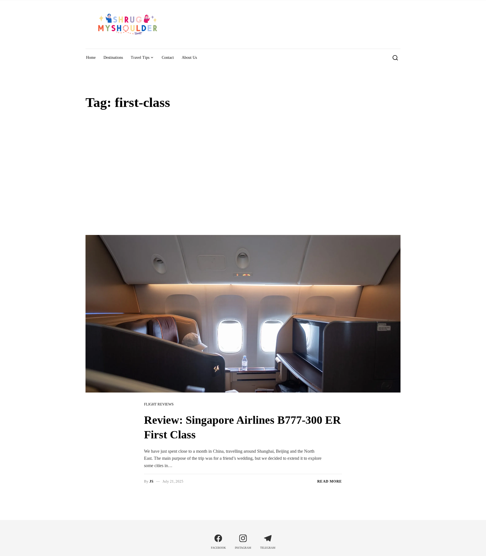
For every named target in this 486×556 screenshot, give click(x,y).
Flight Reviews (159, 404)
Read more (329, 481)
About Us (189, 57)
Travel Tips (140, 57)
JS (151, 481)
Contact (168, 57)
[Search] (395, 57)
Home (91, 57)
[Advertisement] (243, 168)
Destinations (113, 57)
